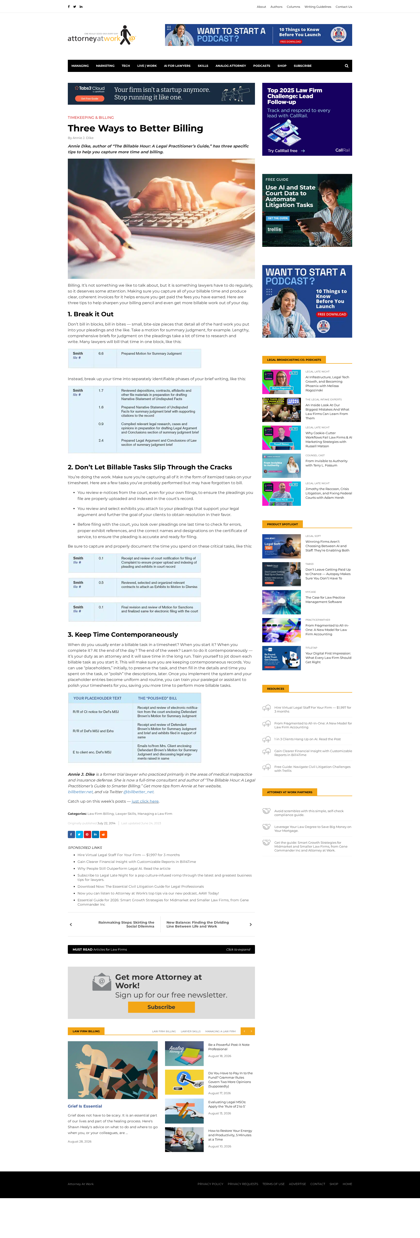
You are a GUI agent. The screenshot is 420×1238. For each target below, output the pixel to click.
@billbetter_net (138, 792)
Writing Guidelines (318, 7)
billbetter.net (80, 792)
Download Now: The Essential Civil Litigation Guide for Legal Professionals (141, 886)
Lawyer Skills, (126, 814)
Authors (276, 7)
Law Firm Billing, (101, 814)
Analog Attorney (231, 66)
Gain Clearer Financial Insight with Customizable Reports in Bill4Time (137, 862)
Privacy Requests (243, 1184)
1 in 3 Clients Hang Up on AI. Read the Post (307, 739)
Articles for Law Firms (161, 949)
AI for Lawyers (177, 66)
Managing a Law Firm (155, 814)
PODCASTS (261, 66)
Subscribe (303, 66)
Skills (203, 66)
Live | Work (147, 66)
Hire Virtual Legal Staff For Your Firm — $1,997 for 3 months (129, 855)
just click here (145, 801)
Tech (126, 66)
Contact (317, 1184)
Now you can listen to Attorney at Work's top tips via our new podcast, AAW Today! (148, 893)
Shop (282, 66)
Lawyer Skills (191, 1031)
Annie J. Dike (83, 138)
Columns (293, 7)
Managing (80, 66)
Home (347, 1184)
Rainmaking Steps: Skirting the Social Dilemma (126, 924)
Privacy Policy (210, 1184)
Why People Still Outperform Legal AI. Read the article (124, 868)
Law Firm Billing (164, 1031)
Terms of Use (273, 1184)
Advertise (297, 1184)
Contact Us (344, 7)
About (261, 7)
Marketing (105, 66)
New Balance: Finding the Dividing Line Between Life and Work (197, 924)
